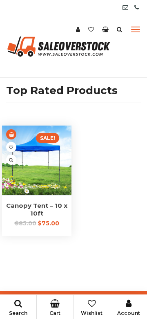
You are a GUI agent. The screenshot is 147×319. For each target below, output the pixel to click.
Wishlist (91, 313)
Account (128, 313)
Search (18, 313)
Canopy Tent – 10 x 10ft (36, 209)
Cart (54, 313)
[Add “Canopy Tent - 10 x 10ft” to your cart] (11, 134)
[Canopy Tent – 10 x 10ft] (36, 160)
